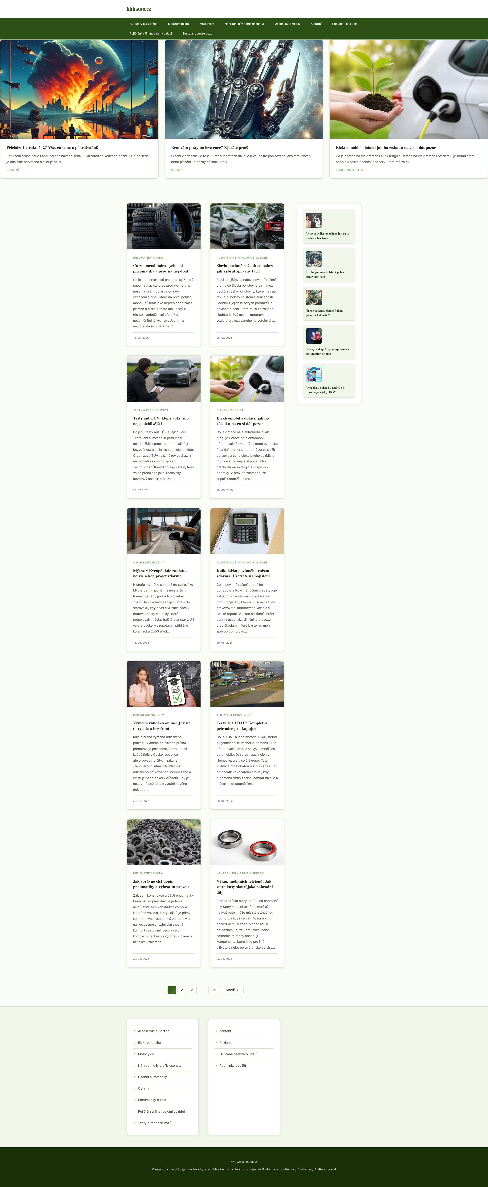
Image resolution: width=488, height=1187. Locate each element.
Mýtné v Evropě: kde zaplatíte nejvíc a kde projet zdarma (160, 573)
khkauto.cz (139, 9)
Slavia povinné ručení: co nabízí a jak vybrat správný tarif (247, 268)
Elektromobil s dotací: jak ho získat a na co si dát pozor (386, 147)
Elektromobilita (178, 24)
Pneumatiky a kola (345, 24)
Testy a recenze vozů (197, 33)
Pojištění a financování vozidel (151, 33)
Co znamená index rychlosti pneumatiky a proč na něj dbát (160, 268)
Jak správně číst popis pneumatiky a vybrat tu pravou (161, 884)
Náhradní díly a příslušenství (244, 24)
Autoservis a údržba (143, 24)
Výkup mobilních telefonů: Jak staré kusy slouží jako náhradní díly (245, 886)
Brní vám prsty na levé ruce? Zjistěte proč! (209, 147)
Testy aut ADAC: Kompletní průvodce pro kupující (242, 725)
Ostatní (316, 24)
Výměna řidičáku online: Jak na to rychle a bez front (161, 725)
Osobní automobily (288, 24)
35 (214, 990)
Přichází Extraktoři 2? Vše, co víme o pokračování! (52, 147)
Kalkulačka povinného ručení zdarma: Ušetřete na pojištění (243, 573)
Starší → (232, 990)
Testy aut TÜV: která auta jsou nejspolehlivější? (161, 421)
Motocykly (207, 24)
